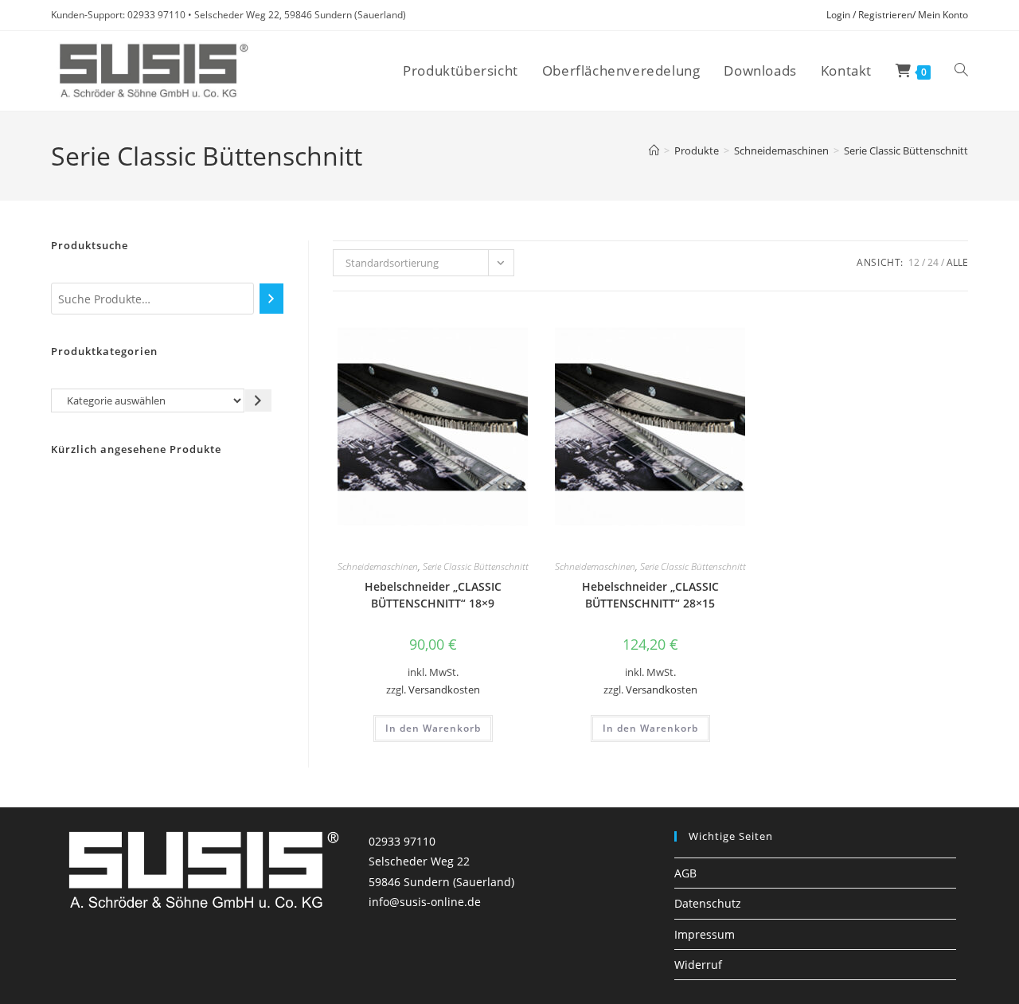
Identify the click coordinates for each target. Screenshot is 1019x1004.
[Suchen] (271, 298)
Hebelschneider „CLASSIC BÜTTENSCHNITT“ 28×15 (650, 595)
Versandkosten (444, 690)
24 (933, 262)
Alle (957, 262)
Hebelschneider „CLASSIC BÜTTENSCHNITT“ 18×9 (433, 595)
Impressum (704, 934)
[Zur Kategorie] (258, 400)
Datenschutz (707, 903)
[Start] (654, 150)
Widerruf (698, 964)
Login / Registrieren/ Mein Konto (897, 14)
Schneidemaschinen (378, 566)
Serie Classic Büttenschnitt (906, 150)
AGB (685, 873)
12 (913, 262)
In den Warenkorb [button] (433, 728)
